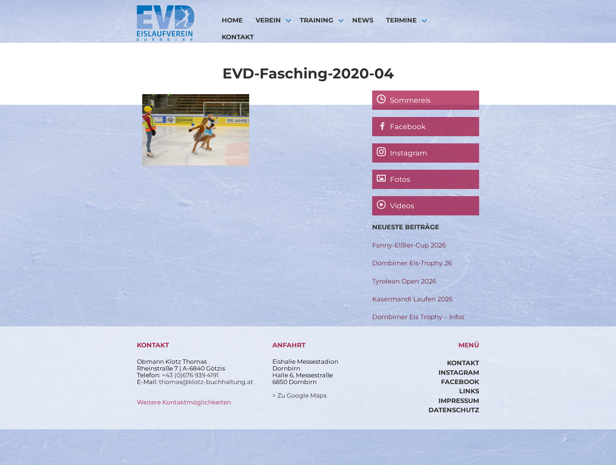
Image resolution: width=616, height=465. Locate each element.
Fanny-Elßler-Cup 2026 (409, 245)
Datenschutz (453, 410)
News (362, 20)
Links (469, 391)
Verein (268, 20)
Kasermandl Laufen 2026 (412, 299)
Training (316, 20)
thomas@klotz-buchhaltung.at (206, 381)
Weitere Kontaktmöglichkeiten (184, 402)
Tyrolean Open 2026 (404, 281)
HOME (232, 20)
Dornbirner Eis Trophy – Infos (418, 317)
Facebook (460, 381)
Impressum (458, 400)
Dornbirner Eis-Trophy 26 (412, 263)
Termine (401, 20)
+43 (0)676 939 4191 (190, 375)
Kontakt (238, 37)
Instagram (458, 372)
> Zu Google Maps (299, 395)
